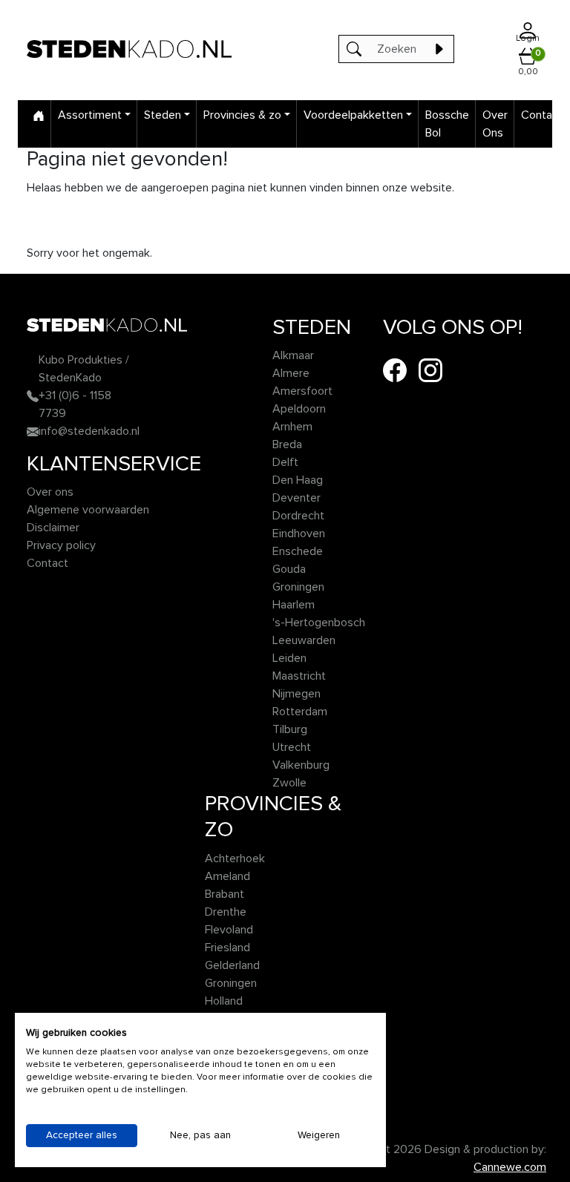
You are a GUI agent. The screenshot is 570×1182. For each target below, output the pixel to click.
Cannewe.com (510, 1167)
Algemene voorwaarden (88, 510)
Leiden (289, 658)
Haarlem (293, 605)
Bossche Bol (447, 124)
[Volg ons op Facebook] (395, 369)
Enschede (297, 551)
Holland (224, 1001)
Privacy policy (61, 545)
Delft (285, 462)
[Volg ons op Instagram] (430, 369)
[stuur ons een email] (33, 431)
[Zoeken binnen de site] (438, 49)
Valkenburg (301, 765)
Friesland (227, 947)
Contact (542, 115)
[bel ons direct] (33, 395)
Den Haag (297, 480)
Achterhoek (235, 858)
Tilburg (289, 729)
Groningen (298, 587)
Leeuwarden (303, 640)
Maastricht (299, 676)
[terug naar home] (129, 48)
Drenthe (225, 912)
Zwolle (289, 783)
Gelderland (232, 965)
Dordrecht (298, 516)
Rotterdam (299, 712)
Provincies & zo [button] (242, 115)
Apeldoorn (299, 409)
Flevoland (229, 930)
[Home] (38, 115)
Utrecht (291, 747)
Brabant (224, 894)
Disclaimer (53, 527)
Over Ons (495, 124)
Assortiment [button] (90, 115)
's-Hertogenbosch (318, 622)
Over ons (50, 492)
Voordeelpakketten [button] (353, 115)
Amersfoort (302, 391)
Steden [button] (162, 115)
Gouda (289, 569)
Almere (290, 373)
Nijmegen (296, 694)
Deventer (296, 498)
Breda (287, 444)
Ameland (227, 876)
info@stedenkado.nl (89, 431)
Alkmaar (293, 355)
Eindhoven (298, 533)
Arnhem (292, 427)
